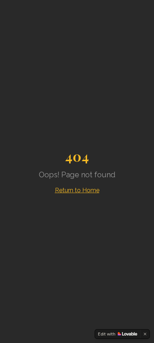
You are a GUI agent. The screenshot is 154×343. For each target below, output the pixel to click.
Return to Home (77, 190)
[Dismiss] (145, 334)
